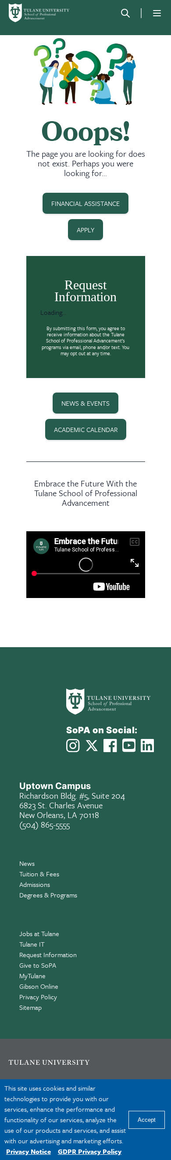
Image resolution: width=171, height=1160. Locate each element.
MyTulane (32, 975)
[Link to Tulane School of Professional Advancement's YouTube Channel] (128, 745)
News (27, 863)
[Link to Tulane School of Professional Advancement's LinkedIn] (147, 745)
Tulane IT (32, 944)
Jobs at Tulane (39, 933)
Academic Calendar (86, 429)
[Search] (125, 13)
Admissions (34, 884)
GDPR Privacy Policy (89, 1151)
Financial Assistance (85, 203)
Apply (85, 229)
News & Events (85, 403)
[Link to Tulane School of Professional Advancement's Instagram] (72, 745)
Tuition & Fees (39, 874)
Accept (147, 1120)
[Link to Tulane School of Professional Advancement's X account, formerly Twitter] (91, 745)
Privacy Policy (38, 996)
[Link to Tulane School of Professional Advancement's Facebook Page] (110, 745)
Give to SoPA (37, 965)
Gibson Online (38, 986)
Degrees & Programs (48, 895)
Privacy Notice (28, 1151)
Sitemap (30, 1007)
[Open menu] (157, 13)
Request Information (48, 954)
